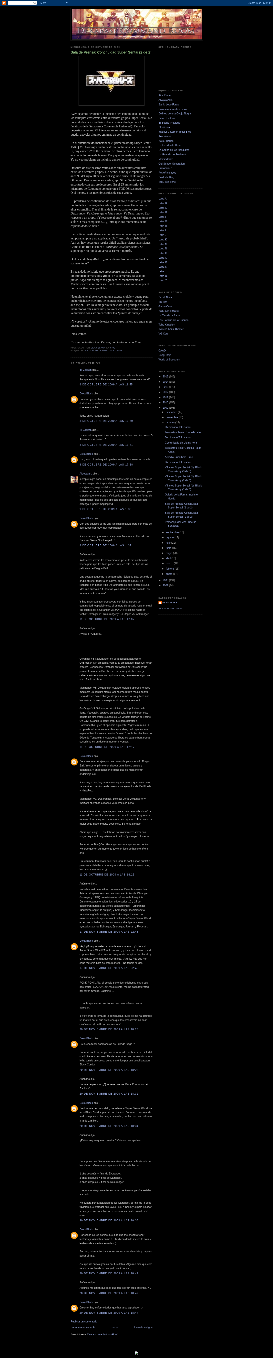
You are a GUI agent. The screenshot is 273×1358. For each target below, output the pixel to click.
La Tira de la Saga (169, 315)
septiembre (172, 532)
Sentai (104, 350)
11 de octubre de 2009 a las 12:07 (107, 619)
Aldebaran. (86, 473)
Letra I (162, 230)
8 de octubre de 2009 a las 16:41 (106, 444)
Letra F (162, 216)
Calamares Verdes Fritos (172, 109)
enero (169, 573)
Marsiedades (165, 159)
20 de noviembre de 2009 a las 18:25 (109, 1029)
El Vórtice (164, 127)
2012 (166, 392)
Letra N (162, 248)
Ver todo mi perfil (170, 609)
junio (169, 547)
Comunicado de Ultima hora (181, 442)
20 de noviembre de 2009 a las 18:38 (109, 1220)
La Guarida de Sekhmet (172, 154)
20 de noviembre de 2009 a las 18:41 (109, 1273)
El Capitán (86, 369)
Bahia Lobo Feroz (168, 104)
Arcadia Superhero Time (179, 457)
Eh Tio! (162, 301)
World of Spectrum (169, 359)
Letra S (162, 266)
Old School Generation (171, 163)
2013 (166, 386)
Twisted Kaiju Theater (170, 329)
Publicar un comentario (84, 1321)
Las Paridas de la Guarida (173, 320)
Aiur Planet (164, 95)
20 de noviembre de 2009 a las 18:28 (109, 1069)
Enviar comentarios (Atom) (102, 1334)
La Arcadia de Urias (169, 145)
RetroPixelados (167, 172)
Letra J (162, 234)
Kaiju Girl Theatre (168, 310)
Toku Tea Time (167, 181)
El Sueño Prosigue (169, 122)
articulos (92, 350)
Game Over (165, 306)
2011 (166, 397)
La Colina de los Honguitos (173, 149)
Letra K (162, 239)
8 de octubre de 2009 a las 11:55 (106, 384)
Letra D (162, 212)
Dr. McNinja (165, 297)
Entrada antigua (143, 1327)
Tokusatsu (117, 350)
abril (168, 558)
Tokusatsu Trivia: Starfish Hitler (183, 432)
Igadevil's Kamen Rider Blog (174, 131)
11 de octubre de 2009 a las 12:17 (107, 747)
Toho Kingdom (166, 324)
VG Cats (163, 333)
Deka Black (86, 393)
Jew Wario (164, 136)
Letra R (162, 262)
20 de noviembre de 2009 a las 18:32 (109, 1093)
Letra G (162, 221)
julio (168, 542)
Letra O (162, 253)
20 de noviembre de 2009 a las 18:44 (109, 1312)
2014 (166, 381)
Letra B (162, 203)
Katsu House (165, 140)
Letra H (162, 225)
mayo (169, 553)
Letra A (162, 198)
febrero (170, 568)
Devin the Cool (166, 118)
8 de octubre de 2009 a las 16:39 (106, 420)
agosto (170, 537)
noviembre (172, 417)
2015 (166, 376)
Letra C (162, 207)
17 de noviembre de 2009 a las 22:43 (109, 931)
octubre (170, 422)
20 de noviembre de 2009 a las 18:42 (109, 1293)
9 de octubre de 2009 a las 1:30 (105, 509)
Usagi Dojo (164, 354)
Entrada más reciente (83, 1327)
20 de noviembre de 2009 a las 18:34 (109, 1126)
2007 (166, 585)
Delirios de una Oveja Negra (174, 113)
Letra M (162, 244)
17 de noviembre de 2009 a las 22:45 (109, 968)
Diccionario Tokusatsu (177, 427)
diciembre (172, 412)
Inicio (115, 1327)
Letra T (162, 271)
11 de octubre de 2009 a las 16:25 (107, 874)
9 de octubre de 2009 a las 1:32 (105, 545)
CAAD (162, 350)
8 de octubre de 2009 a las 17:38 (106, 464)
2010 (166, 402)
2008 (166, 580)
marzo (170, 563)
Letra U (162, 275)
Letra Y (162, 280)
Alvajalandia (165, 99)
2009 (166, 407)
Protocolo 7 (165, 168)
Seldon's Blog (166, 177)
